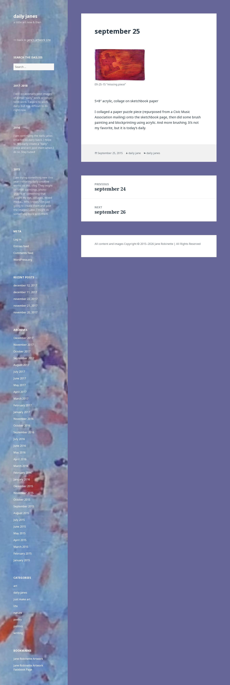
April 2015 (19, 540)
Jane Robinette (164, 244)
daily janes (25, 16)
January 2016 (21, 479)
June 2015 (19, 526)
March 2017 (20, 398)
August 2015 (21, 513)
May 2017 (19, 385)
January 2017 (21, 412)
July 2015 (19, 520)
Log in (17, 239)
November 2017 (23, 345)
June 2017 (19, 378)
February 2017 (22, 405)
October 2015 (21, 499)
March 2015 (20, 547)
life (15, 606)
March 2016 (20, 466)
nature (17, 613)
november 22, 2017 (25, 299)
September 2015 (23, 506)
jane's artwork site (39, 40)
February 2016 (22, 473)
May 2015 (19, 533)
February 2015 (22, 553)
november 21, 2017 (25, 305)
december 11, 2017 (25, 292)
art (15, 586)
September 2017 (23, 358)
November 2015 (23, 493)
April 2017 (19, 392)
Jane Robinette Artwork (28, 659)
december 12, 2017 (25, 285)
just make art (21, 599)
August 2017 (21, 365)
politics (18, 626)
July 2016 (19, 439)
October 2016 (21, 425)
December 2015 (23, 486)
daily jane (134, 153)
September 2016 (23, 432)
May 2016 (19, 452)
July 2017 (19, 371)
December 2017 (23, 338)
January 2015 (21, 560)
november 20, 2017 (25, 312)
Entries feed (21, 246)
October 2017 (21, 351)
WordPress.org (22, 260)
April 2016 (19, 459)
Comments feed (23, 253)
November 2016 (23, 419)
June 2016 (19, 446)
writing (18, 633)
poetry (17, 619)
